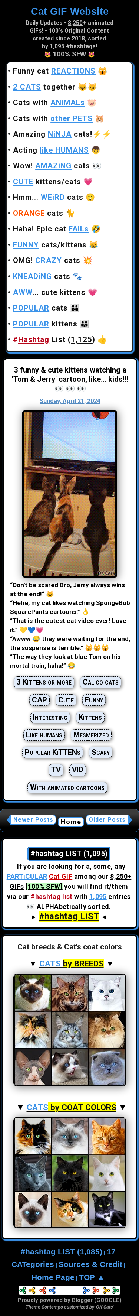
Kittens (90, 717)
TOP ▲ (92, 1277)
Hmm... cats (48, 197)
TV (56, 769)
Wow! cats (51, 165)
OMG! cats (46, 260)
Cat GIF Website (70, 11)
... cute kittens (49, 292)
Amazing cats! (52, 134)
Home (71, 822)
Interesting (50, 717)
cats (38, 213)
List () (54, 339)
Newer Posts (33, 819)
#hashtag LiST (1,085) (61, 1251)
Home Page (53, 1277)
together (44, 86)
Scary (101, 752)
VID (77, 769)
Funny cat (54, 70)
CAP (39, 699)
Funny (94, 699)
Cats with (49, 102)
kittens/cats (47, 181)
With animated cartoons (67, 787)
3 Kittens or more (44, 682)
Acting (51, 150)
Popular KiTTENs (52, 752)
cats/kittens (50, 244)
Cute (66, 699)
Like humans (44, 734)
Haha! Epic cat (51, 228)
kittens (45, 323)
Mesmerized (91, 734)
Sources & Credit (90, 1264)
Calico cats (101, 682)
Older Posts (107, 819)
